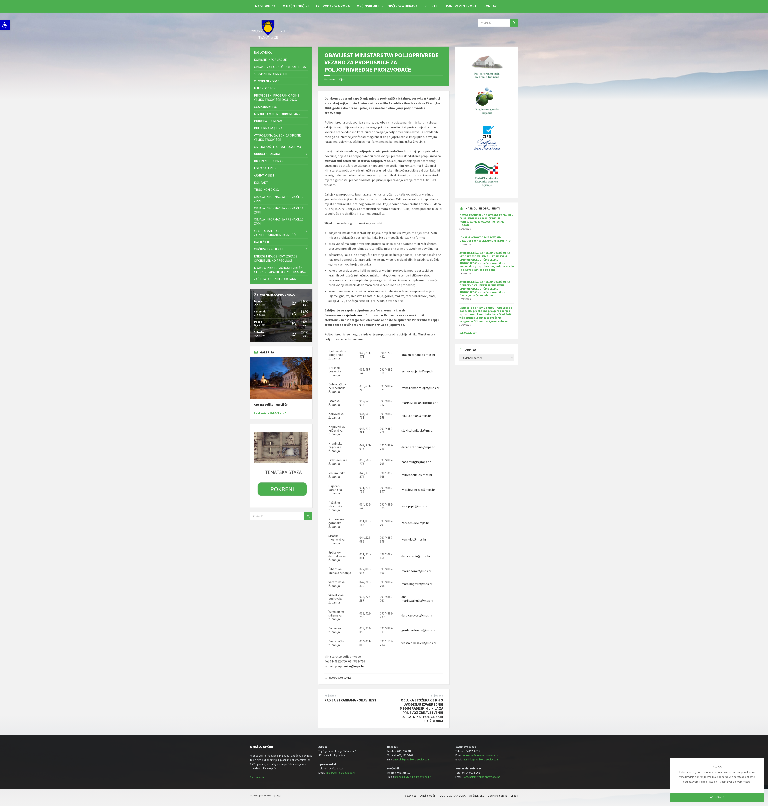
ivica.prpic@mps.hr (414, 506)
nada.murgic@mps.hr (416, 462)
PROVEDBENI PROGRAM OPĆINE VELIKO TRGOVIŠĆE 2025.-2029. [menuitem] (276, 97)
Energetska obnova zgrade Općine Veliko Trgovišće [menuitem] (275, 258)
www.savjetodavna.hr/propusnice (358, 315)
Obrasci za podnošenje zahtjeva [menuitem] (280, 67)
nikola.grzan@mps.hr (416, 416)
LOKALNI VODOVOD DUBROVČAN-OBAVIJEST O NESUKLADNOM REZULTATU (485, 238)
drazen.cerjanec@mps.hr (418, 355)
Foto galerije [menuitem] (265, 168)
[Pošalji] (514, 23)
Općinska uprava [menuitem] (402, 6)
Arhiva (348, 677)
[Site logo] (268, 39)
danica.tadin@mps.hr (415, 556)
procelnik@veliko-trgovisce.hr (412, 777)
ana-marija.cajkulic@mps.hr (417, 598)
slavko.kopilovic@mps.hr (418, 430)
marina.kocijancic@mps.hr (419, 403)
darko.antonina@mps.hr (418, 447)
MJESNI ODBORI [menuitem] (265, 88)
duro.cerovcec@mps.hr (416, 615)
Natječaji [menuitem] (261, 242)
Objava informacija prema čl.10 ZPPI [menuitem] (278, 199)
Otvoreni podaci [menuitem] (267, 81)
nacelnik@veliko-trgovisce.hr (411, 759)
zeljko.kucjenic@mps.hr (417, 371)
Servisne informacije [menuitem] (271, 74)
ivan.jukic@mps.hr (413, 539)
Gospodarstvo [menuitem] (265, 107)
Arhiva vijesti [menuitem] (265, 175)
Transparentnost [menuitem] (460, 6)
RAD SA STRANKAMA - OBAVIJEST (350, 700)
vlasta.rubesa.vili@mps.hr (418, 643)
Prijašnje (330, 695)
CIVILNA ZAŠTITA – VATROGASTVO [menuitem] (277, 147)
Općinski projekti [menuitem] (268, 249)
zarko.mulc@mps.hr (415, 523)
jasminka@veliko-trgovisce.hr (480, 759)
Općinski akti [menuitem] (369, 6)
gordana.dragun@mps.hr (418, 630)
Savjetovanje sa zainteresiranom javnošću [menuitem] (275, 233)
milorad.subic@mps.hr (416, 475)
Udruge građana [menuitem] (267, 154)
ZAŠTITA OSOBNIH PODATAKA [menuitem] (275, 279)
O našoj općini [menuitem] (296, 6)
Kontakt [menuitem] (491, 6)
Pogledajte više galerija (270, 412)
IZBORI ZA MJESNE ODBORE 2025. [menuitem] (277, 114)
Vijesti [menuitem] (431, 6)
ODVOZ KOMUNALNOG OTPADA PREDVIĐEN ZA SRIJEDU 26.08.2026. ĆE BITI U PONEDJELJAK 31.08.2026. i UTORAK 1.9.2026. (486, 220)
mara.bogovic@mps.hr (416, 584)
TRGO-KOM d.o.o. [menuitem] (266, 190)
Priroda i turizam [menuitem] (268, 121)
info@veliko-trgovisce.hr (340, 772)
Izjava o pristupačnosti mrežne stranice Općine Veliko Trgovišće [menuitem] (280, 270)
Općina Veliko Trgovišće (271, 404)
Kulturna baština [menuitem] (268, 128)
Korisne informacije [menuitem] (270, 60)
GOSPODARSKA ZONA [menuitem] (333, 6)
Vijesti (342, 79)
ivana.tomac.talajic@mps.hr (420, 388)
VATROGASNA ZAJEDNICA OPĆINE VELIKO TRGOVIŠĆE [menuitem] (277, 137)
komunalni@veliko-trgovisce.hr (481, 777)
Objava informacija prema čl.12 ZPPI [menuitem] (278, 221)
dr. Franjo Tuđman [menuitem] (269, 161)
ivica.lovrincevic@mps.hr (418, 490)
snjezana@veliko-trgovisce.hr (480, 755)
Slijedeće (437, 695)
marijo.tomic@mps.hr (416, 571)
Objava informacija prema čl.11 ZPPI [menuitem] (278, 210)
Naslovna (329, 79)
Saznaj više (257, 777)
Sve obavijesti (468, 332)
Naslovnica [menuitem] (265, 6)
